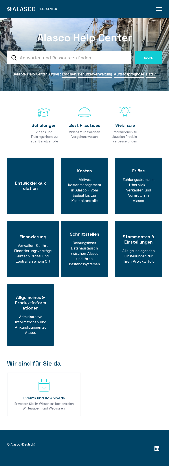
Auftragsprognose (129, 74)
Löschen (69, 74)
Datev (151, 74)
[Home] (21, 9)
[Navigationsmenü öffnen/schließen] (159, 9)
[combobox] (69, 57)
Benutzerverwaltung (95, 74)
